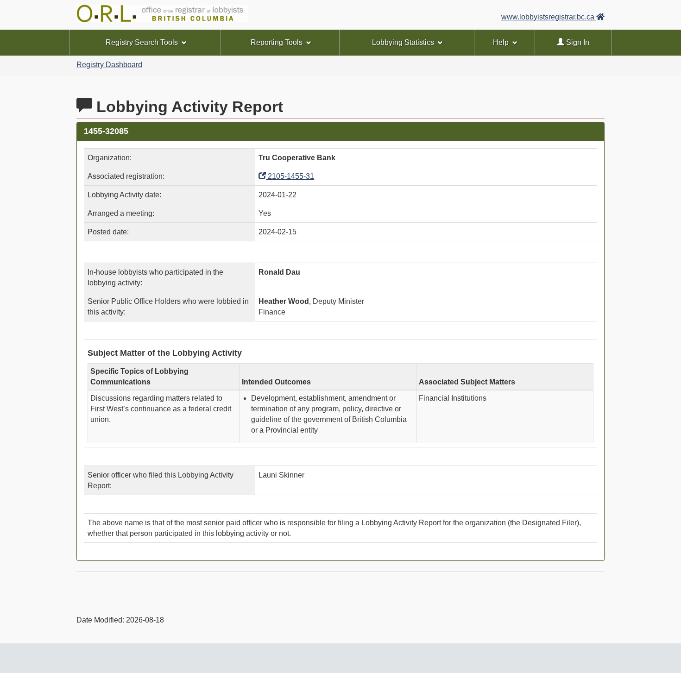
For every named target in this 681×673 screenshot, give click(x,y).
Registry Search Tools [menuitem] (142, 42)
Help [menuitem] (501, 42)
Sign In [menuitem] (576, 42)
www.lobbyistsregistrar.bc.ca (548, 17)
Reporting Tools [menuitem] (277, 42)
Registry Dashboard (109, 65)
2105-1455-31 (290, 176)
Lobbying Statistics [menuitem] (403, 42)
